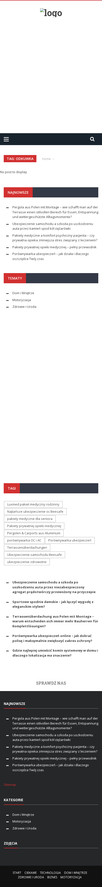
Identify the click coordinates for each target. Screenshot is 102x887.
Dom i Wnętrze (23, 293)
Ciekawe (31, 873)
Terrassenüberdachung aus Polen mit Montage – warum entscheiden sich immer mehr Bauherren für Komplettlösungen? (55, 621)
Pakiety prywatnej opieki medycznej (34, 526)
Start (17, 873)
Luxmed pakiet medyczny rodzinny (33, 504)
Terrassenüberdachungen (27, 547)
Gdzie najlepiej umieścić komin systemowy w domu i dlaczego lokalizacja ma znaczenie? (55, 653)
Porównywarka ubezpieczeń (69, 540)
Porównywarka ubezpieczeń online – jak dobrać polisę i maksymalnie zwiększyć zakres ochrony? (52, 638)
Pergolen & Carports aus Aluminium (33, 533)
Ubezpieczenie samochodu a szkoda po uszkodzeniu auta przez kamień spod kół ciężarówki (52, 226)
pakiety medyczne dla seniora (29, 518)
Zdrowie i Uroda (24, 306)
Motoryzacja (21, 300)
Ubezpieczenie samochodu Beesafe (34, 554)
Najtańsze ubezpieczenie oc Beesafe (35, 511)
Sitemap (10, 784)
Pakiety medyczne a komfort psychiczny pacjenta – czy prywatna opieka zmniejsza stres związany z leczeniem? (54, 238)
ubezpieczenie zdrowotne (27, 562)
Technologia (50, 873)
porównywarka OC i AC (24, 540)
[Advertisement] (51, 73)
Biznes (52, 877)
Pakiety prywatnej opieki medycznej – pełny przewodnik (54, 247)
